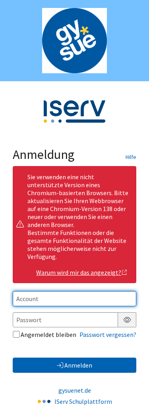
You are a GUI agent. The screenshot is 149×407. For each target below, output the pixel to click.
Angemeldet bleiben (48, 335)
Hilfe (131, 156)
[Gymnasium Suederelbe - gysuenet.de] (74, 40)
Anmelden (78, 365)
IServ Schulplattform (83, 401)
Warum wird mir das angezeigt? (78, 272)
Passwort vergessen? (107, 335)
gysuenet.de (74, 390)
